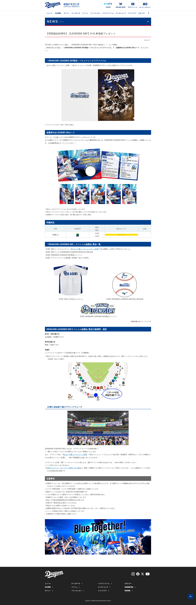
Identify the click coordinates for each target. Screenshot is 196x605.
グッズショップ (121, 13)
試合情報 (58, 13)
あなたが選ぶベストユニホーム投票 (85, 249)
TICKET (108, 7)
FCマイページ (132, 7)
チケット (67, 13)
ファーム (85, 13)
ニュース (49, 13)
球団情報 (127, 590)
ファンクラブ (132, 13)
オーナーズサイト (145, 7)
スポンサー (141, 13)
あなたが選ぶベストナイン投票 (75, 454)
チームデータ (76, 13)
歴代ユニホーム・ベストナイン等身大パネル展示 (64, 468)
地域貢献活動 (129, 587)
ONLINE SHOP (120, 7)
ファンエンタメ (95, 13)
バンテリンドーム (108, 13)
